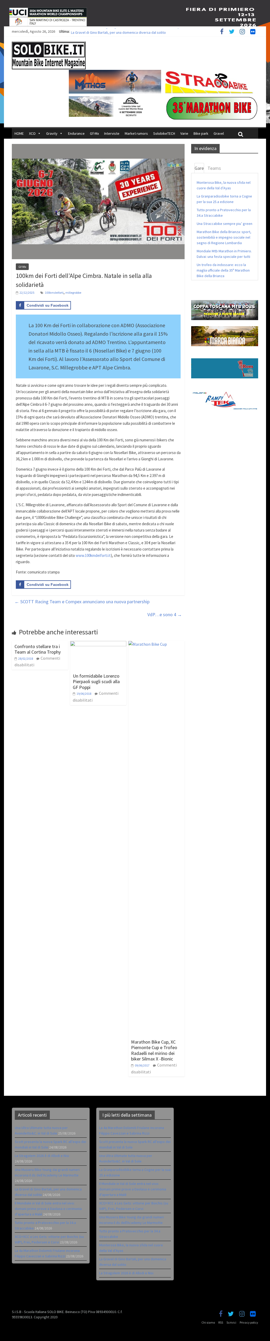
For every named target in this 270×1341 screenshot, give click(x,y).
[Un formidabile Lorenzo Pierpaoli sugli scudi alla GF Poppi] (98, 644)
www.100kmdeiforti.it (93, 555)
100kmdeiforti (54, 293)
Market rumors (136, 133)
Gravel (219, 133)
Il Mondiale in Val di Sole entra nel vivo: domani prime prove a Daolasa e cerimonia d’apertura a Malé (48, 1209)
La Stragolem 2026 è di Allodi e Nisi (42, 1155)
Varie (184, 133)
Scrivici (231, 1322)
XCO (32, 133)
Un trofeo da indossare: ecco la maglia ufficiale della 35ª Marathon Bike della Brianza (223, 270)
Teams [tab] (214, 168)
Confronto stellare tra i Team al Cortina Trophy (38, 649)
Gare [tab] (199, 168)
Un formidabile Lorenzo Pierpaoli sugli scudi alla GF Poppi (96, 681)
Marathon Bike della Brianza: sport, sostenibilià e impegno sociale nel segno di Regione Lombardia (224, 237)
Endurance (76, 133)
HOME (19, 133)
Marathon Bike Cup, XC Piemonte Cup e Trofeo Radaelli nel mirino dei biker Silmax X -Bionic (154, 1050)
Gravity (51, 133)
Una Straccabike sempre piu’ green (224, 223)
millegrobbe (73, 293)
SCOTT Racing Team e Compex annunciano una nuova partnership (82, 602)
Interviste (111, 133)
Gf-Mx (94, 133)
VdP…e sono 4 (164, 614)
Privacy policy (249, 1322)
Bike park (201, 133)
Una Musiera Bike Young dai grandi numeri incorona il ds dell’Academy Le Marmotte (135, 31)
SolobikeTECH (164, 133)
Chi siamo (208, 1322)
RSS (220, 1322)
